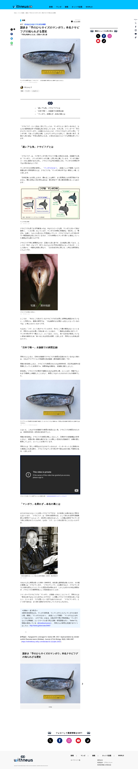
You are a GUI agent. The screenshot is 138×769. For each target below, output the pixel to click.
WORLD (89, 7)
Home (15, 12)
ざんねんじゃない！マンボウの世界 (35, 24)
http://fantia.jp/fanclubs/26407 (40, 626)
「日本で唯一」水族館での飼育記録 (50, 111)
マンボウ (27, 91)
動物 (22, 91)
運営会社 (100, 760)
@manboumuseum (44, 623)
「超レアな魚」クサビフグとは (48, 108)
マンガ (58, 7)
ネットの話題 (21, 12)
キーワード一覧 (75, 760)
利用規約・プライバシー (105, 762)
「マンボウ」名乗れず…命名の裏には (51, 114)
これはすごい (35, 91)
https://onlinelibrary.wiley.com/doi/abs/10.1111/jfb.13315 (41, 642)
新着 (51, 7)
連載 (66, 7)
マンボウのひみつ (50, 168)
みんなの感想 (77, 21)
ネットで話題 (77, 7)
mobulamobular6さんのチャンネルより (57, 496)
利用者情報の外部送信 (104, 765)
